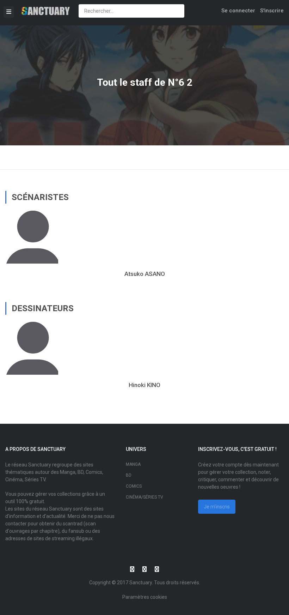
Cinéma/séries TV (144, 497)
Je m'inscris (217, 507)
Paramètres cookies (144, 597)
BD (128, 475)
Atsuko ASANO (144, 273)
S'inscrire (272, 10)
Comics (134, 486)
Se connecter (238, 10)
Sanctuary (140, 582)
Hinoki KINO (144, 384)
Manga (133, 464)
